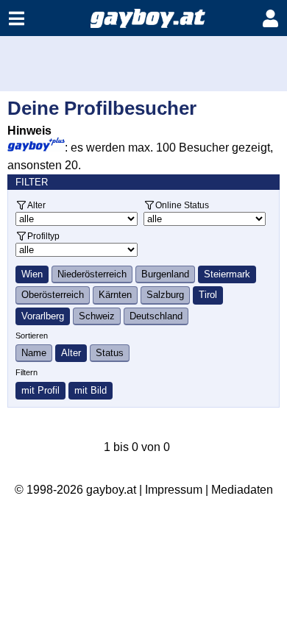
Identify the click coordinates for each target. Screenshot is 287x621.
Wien (32, 274)
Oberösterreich (52, 294)
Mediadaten (242, 489)
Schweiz (97, 316)
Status (110, 352)
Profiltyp (43, 236)
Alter (36, 205)
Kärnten (115, 294)
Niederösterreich (92, 274)
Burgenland (165, 274)
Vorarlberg (42, 316)
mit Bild (90, 390)
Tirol (208, 294)
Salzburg (165, 294)
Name (33, 352)
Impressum (173, 489)
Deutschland (156, 316)
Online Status (182, 205)
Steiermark (227, 274)
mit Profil (40, 390)
